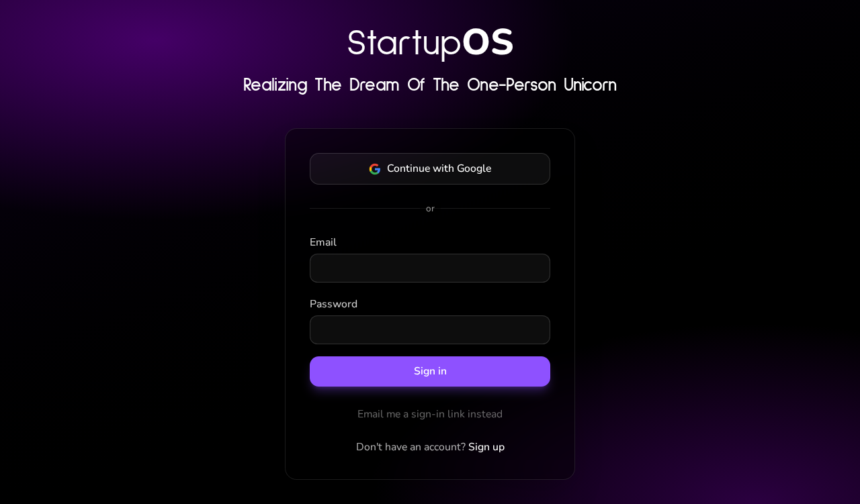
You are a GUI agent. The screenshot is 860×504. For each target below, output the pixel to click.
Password (333, 304)
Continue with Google (439, 168)
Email (323, 242)
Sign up (486, 447)
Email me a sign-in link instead (430, 414)
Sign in (430, 371)
